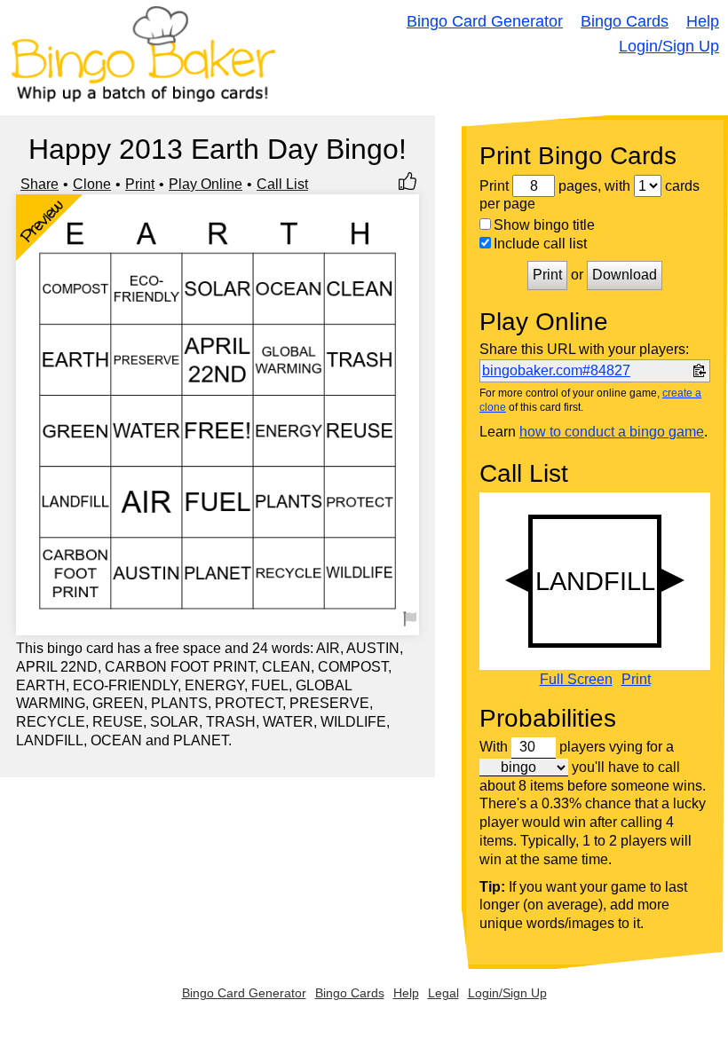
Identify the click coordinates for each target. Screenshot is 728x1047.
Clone (92, 184)
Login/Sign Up (669, 46)
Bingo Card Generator (485, 21)
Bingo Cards (625, 21)
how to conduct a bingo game (611, 431)
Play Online (205, 184)
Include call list (540, 243)
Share (39, 184)
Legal (443, 993)
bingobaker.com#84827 (556, 370)
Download (624, 274)
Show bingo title (544, 224)
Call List (282, 184)
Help (702, 21)
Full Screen (576, 680)
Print (139, 184)
